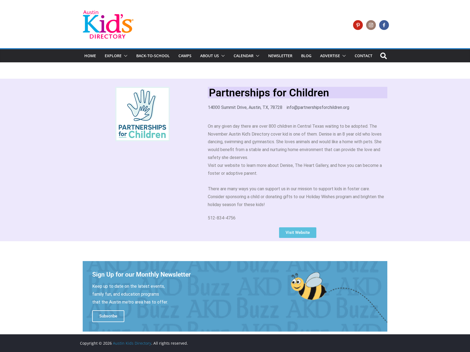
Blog (306, 55)
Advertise (330, 55)
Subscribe (108, 316)
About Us (209, 55)
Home (90, 55)
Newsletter (280, 55)
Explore (113, 55)
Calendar (243, 55)
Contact (363, 55)
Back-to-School (153, 55)
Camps (184, 55)
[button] (125, 56)
